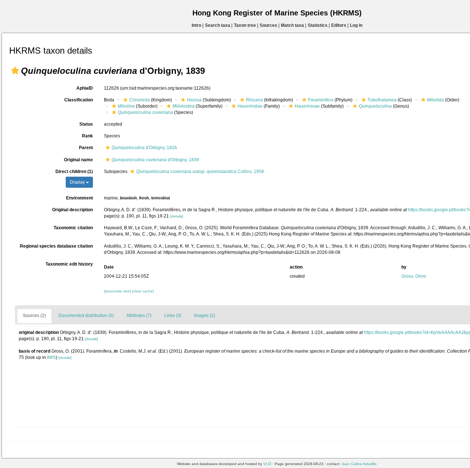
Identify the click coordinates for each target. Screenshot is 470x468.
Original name (78, 159)
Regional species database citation (56, 246)
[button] (15, 70)
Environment (79, 198)
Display (78, 182)
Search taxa (217, 25)
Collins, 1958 (200, 171)
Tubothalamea (382, 99)
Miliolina (126, 106)
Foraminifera (320, 99)
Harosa (194, 99)
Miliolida (435, 99)
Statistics (318, 25)
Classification (78, 99)
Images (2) (204, 315)
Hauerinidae (250, 106)
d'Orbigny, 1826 (144, 147)
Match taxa (292, 25)
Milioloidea (184, 106)
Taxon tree (245, 25)
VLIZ (267, 464)
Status (86, 124)
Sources (268, 25)
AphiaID (84, 88)
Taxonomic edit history (69, 264)
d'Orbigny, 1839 (155, 159)
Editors (338, 25)
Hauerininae (307, 106)
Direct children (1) (74, 171)
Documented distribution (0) (86, 315)
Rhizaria (254, 99)
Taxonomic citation (73, 227)
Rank (87, 135)
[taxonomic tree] (118, 291)
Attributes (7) (139, 315)
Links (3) (172, 315)
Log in (356, 25)
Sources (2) (34, 315)
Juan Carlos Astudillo (359, 464)
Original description (72, 209)
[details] (176, 216)
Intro (196, 25)
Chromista (139, 99)
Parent (86, 147)
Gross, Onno (413, 276)
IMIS (51, 357)
